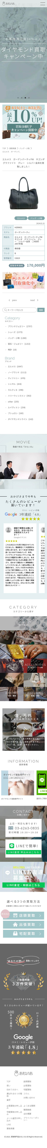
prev (14, 300)
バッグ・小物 (36, 218)
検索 (41, 309)
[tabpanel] (23, 51)
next (32, 300)
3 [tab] (25, 98)
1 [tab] (18, 98)
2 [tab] (21, 98)
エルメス (21, 218)
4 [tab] (29, 98)
